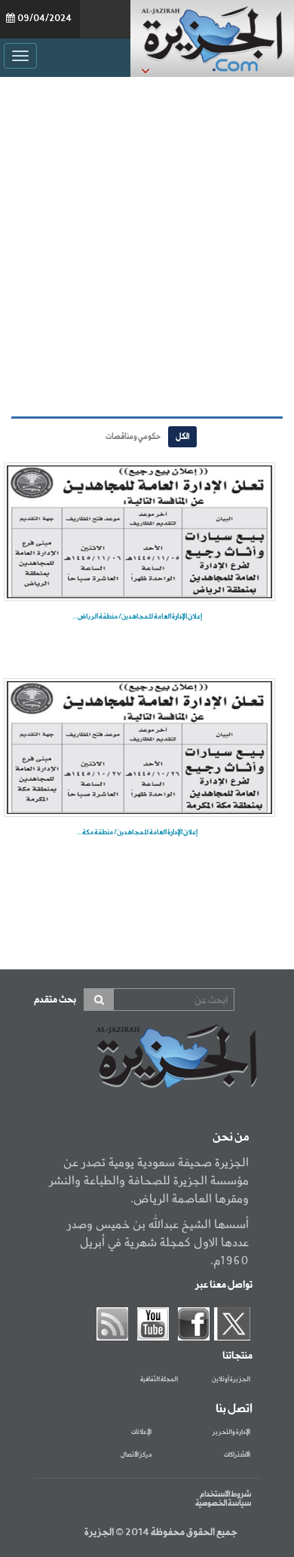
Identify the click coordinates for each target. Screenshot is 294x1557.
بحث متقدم (55, 1000)
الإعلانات (141, 1433)
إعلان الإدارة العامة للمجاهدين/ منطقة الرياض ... (137, 616)
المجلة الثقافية (159, 1380)
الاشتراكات (237, 1455)
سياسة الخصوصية (223, 1503)
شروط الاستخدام (225, 1494)
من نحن (231, 1138)
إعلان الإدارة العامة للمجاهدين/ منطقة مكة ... (137, 832)
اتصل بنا (234, 1409)
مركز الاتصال (136, 1455)
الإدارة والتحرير (231, 1433)
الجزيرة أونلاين (231, 1380)
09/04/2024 (44, 18)
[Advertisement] (147, 247)
